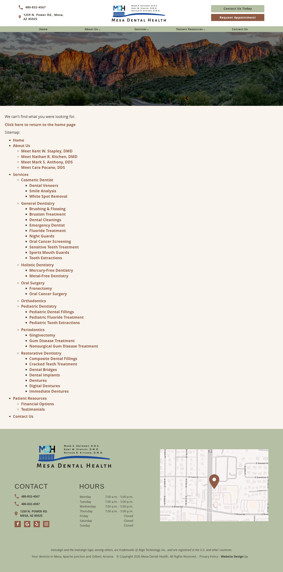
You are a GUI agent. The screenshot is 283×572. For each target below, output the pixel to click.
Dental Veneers (43, 185)
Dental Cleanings (45, 219)
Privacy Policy (208, 556)
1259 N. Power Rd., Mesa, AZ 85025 (43, 17)
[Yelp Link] (37, 524)
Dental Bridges (43, 369)
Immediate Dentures (49, 391)
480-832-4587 (30, 504)
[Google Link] (27, 524)
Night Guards (41, 236)
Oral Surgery (33, 283)
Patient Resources (189, 29)
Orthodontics (33, 300)
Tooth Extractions (45, 257)
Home (43, 29)
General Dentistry (38, 203)
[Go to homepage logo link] (74, 455)
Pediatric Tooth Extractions (54, 322)
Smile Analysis (42, 190)
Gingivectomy (42, 335)
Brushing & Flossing (47, 208)
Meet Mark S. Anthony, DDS (47, 162)
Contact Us (240, 29)
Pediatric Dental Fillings (51, 311)
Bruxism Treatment (47, 214)
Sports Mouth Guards (49, 252)
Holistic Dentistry (37, 264)
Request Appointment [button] (238, 17)
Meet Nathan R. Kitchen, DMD (49, 156)
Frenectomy (40, 288)
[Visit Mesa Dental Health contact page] (214, 485)
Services (140, 29)
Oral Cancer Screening (50, 241)
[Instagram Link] (46, 524)
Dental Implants (44, 375)
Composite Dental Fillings (53, 358)
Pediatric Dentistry (39, 306)
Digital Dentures (44, 385)
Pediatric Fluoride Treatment (56, 317)
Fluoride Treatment (47, 230)
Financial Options (37, 403)
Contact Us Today (238, 9)
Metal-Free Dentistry (48, 275)
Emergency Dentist (47, 225)
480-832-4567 (35, 7)
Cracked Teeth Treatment (53, 364)
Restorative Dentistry (41, 353)
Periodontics (33, 329)
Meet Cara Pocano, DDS (43, 167)
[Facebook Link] (18, 524)
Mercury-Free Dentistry (51, 270)
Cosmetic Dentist (37, 179)
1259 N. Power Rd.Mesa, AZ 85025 (34, 513)
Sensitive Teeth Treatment (54, 247)
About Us (91, 29)
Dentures (38, 380)
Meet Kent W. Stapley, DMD (47, 151)
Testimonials (33, 409)
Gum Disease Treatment (52, 340)
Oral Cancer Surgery (48, 293)
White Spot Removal (48, 196)
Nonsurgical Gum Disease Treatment (63, 346)
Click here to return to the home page (40, 124)
